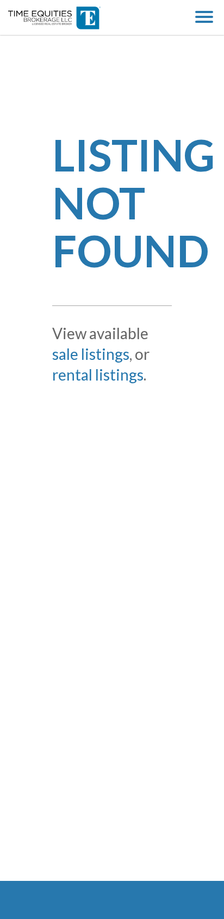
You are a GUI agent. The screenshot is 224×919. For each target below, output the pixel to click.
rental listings (98, 374)
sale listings (90, 354)
